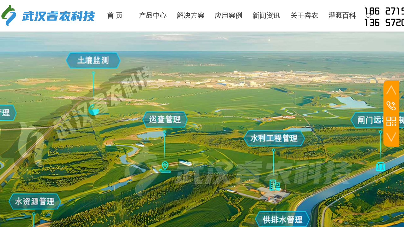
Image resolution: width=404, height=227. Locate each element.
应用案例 (228, 16)
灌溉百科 (342, 16)
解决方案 (191, 16)
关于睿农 (304, 16)
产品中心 (153, 16)
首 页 (115, 16)
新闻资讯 (266, 16)
